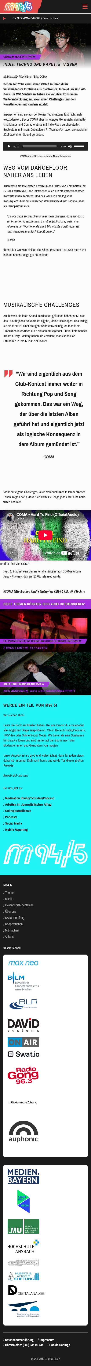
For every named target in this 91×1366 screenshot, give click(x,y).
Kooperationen (14, 924)
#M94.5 (58, 591)
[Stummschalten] (70, 146)
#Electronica (22, 591)
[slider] (79, 146)
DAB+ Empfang (14, 918)
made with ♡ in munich (45, 1359)
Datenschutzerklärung (19, 1340)
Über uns (10, 911)
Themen (10, 892)
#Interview (46, 591)
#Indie (35, 591)
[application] (45, 146)
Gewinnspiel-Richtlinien (19, 905)
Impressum (47, 1340)
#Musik (68, 591)
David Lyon (26, 76)
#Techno (79, 591)
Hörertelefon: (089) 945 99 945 (24, 1345)
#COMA (8, 591)
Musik (8, 899)
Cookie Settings (59, 1345)
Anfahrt (9, 936)
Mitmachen (12, 930)
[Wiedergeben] (9, 146)
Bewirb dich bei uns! (15, 775)
